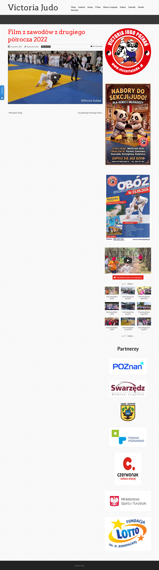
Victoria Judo (33, 7)
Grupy (90, 7)
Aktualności (46, 47)
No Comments (98, 46)
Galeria (81, 7)
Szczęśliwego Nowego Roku (90, 112)
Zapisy (123, 7)
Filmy (73, 7)
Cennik (141, 7)
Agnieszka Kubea (33, 47)
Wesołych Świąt (15, 112)
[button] (130, 283)
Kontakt (74, 10)
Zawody (131, 7)
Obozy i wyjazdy (110, 7)
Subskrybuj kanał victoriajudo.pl (129, 277)
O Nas (98, 7)
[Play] (55, 77)
